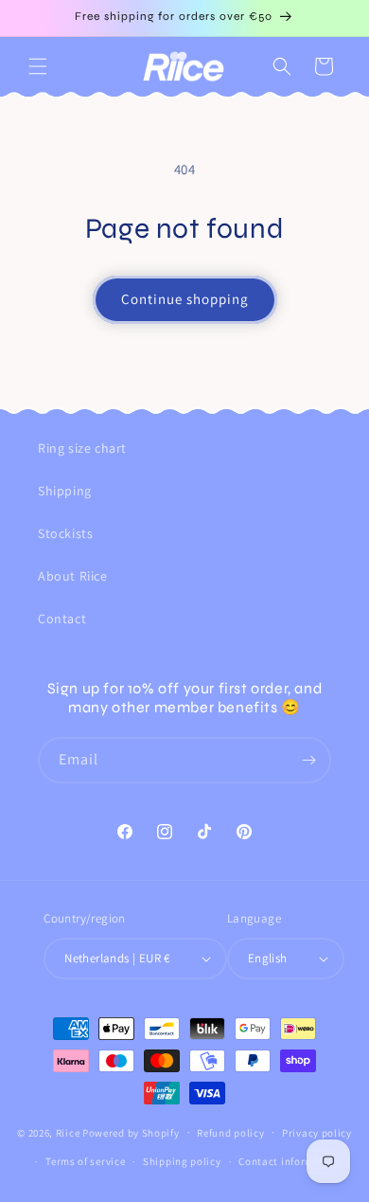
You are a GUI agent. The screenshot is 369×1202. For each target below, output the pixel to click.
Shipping (65, 490)
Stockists (65, 533)
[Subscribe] (308, 760)
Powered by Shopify (131, 1132)
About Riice (73, 575)
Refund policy (230, 1132)
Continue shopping (185, 299)
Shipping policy (182, 1161)
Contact (62, 618)
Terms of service (85, 1161)
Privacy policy (317, 1132)
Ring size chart (82, 448)
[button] (38, 66)
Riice (68, 1132)
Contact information (289, 1161)
